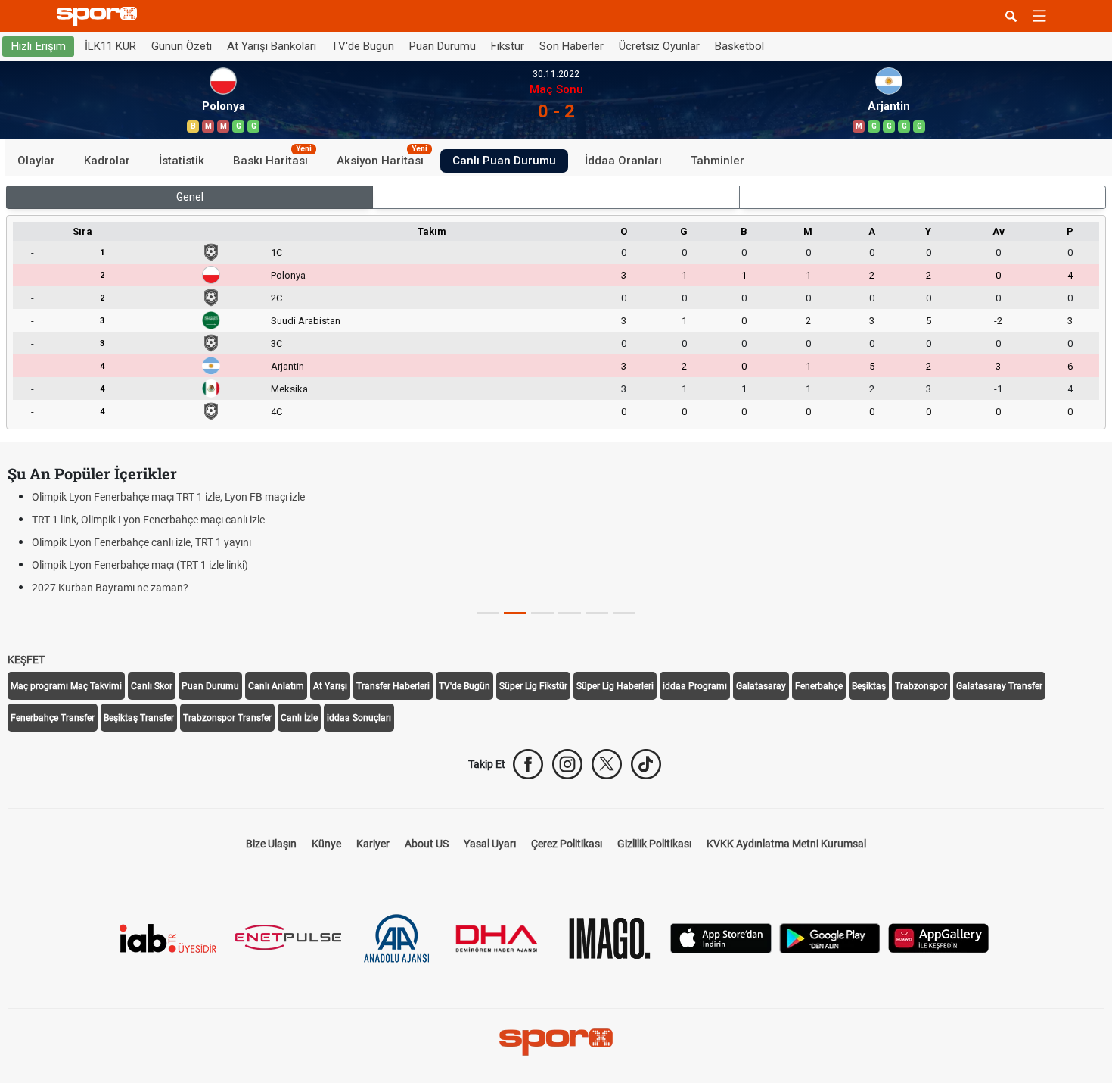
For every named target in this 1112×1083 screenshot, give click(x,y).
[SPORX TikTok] (646, 764)
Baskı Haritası (272, 158)
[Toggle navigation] (1039, 16)
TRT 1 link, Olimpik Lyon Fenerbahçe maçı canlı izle (148, 519)
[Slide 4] (597, 613)
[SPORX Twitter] (606, 764)
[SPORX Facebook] (528, 764)
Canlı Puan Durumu (504, 160)
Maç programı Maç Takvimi (66, 686)
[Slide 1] (515, 613)
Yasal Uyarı (490, 844)
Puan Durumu (442, 46)
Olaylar (36, 160)
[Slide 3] (569, 613)
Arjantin (287, 366)
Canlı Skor (151, 686)
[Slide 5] (624, 613)
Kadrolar (107, 160)
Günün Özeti (181, 46)
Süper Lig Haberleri (615, 686)
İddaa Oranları (623, 160)
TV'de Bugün (362, 46)
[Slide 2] (542, 613)
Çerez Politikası (566, 844)
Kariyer (373, 844)
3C (276, 343)
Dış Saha (922, 197)
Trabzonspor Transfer (227, 718)
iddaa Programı (695, 686)
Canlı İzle (299, 718)
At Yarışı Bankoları (271, 46)
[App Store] (721, 937)
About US (427, 844)
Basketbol (739, 46)
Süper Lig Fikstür (533, 686)
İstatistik (181, 160)
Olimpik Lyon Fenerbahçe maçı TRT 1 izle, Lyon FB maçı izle (168, 497)
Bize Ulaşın (271, 844)
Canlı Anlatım (276, 686)
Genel (189, 197)
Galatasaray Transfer (999, 686)
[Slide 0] (488, 613)
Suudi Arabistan (305, 320)
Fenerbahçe (819, 686)
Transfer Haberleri (393, 686)
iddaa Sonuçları (359, 718)
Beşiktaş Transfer (139, 718)
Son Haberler (571, 46)
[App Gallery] (938, 937)
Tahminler (717, 160)
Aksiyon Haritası (382, 158)
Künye (326, 844)
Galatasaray (761, 686)
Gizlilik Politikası (654, 844)
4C (276, 411)
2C (276, 298)
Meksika (289, 389)
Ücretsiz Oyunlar (659, 46)
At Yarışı (330, 686)
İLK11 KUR (110, 46)
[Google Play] (830, 937)
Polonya (288, 275)
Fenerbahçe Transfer (53, 718)
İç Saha (556, 197)
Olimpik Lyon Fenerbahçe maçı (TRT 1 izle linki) (140, 565)
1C (276, 252)
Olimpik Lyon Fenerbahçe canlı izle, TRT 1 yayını (141, 542)
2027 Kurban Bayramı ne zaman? (110, 588)
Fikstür (507, 46)
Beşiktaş (869, 686)
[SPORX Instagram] (567, 764)
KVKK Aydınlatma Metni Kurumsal (786, 844)
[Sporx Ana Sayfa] (100, 16)
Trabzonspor (921, 686)
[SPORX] (556, 1042)
